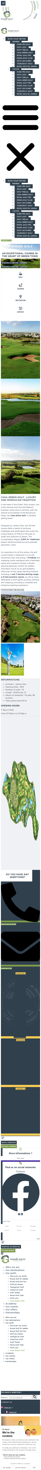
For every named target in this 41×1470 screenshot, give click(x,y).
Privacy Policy (19, 1228)
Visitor (15, 69)
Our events (10, 1356)
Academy (9, 1353)
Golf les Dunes (24, 61)
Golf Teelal (22, 50)
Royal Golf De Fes (18, 1282)
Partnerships (12, 1312)
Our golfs (10, 1273)
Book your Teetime (17, 39)
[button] (20, 137)
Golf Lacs (21, 47)
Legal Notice (7, 1228)
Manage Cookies (33, 1228)
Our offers (10, 1359)
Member (15, 42)
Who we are (10, 1317)
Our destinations (12, 1320)
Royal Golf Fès (24, 55)
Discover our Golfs (18, 1276)
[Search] (34, 1397)
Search (4, 1397)
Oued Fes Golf (16, 1290)
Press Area (20, 1158)
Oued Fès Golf (23, 44)
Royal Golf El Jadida (27, 66)
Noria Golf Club (24, 58)
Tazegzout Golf (24, 64)
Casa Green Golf (25, 53)
